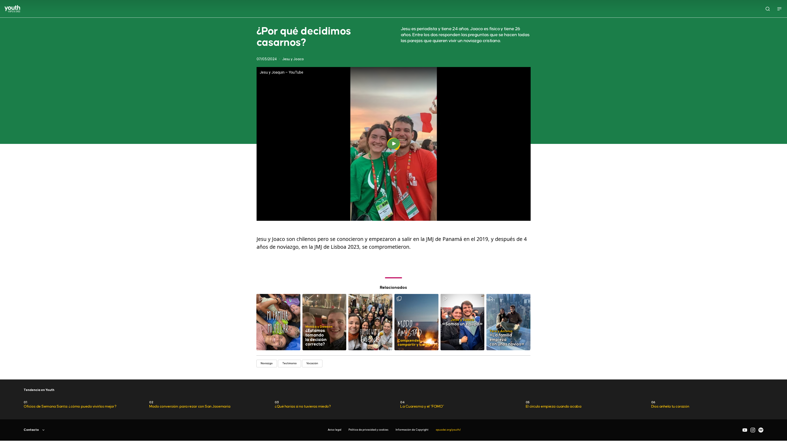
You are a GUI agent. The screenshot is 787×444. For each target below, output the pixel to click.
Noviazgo (267, 363)
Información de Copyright (412, 429)
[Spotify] (760, 430)
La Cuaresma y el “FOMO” (422, 406)
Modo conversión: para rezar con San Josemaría (189, 406)
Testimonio (289, 363)
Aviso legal (334, 429)
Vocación (312, 363)
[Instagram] (752, 430)
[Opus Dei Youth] (12, 9)
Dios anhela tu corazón (670, 406)
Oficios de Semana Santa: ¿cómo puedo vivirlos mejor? (70, 406)
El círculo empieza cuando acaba (553, 406)
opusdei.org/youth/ (448, 429)
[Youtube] (744, 430)
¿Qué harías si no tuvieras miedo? (303, 406)
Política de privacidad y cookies (368, 429)
